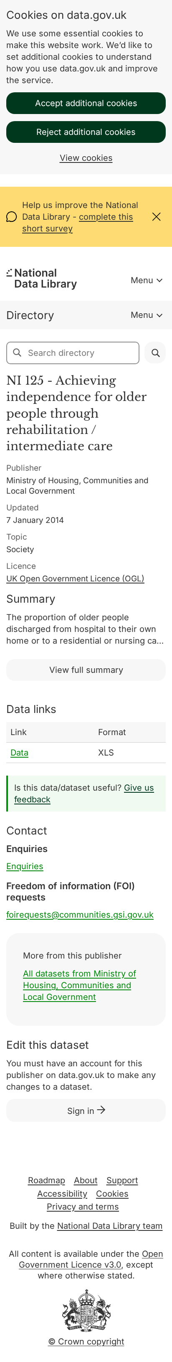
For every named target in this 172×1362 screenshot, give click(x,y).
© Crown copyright (86, 1342)
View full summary (86, 670)
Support (122, 1180)
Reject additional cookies (86, 132)
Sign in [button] (82, 1111)
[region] (86, 742)
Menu (142, 280)
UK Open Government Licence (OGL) (75, 578)
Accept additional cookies (86, 103)
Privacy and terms (83, 1207)
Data (19, 753)
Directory (30, 315)
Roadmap (46, 1180)
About (86, 1180)
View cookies (86, 158)
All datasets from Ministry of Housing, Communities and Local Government (79, 985)
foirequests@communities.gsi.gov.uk (80, 915)
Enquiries (24, 866)
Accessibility (62, 1194)
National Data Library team (110, 1226)
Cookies (112, 1194)
